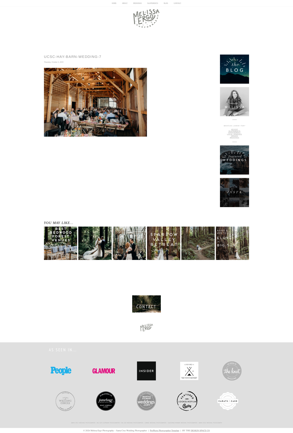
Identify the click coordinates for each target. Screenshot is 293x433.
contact (177, 3)
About (124, 3)
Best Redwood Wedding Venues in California (59, 236)
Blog (166, 3)
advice (234, 129)
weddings (234, 137)
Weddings (137, 3)
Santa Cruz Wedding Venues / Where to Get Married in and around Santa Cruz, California (52, 147)
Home (114, 3)
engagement (234, 132)
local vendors (234, 134)
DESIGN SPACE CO (200, 430)
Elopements (152, 3)
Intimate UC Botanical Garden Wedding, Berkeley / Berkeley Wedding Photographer (128, 239)
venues (234, 136)
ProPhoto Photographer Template (164, 430)
